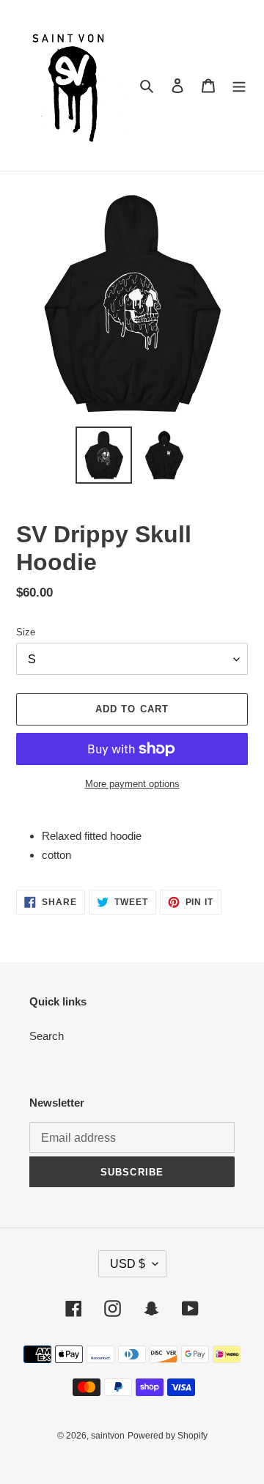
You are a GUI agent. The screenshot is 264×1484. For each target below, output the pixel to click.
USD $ (127, 1264)
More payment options (132, 783)
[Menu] (239, 85)
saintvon (108, 1436)
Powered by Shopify (168, 1436)
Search (46, 1036)
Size (25, 632)
